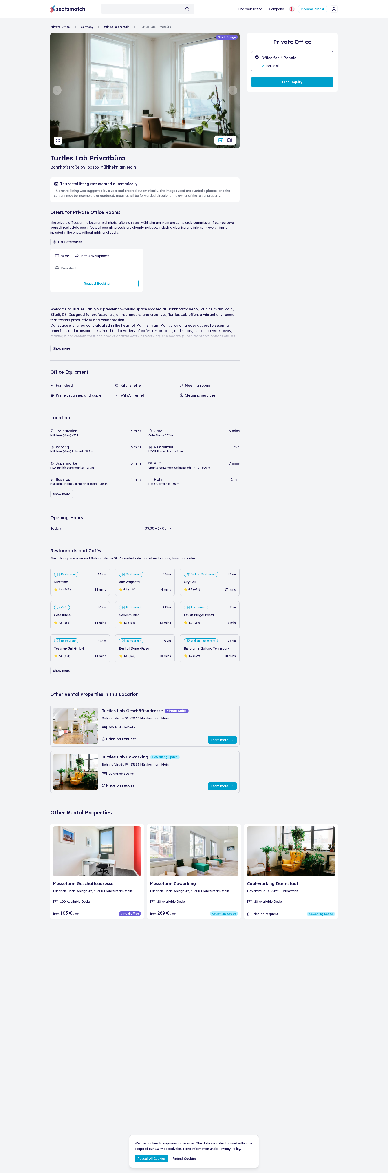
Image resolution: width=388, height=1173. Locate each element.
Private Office (60, 27)
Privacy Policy (229, 1149)
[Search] (187, 9)
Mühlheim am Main (116, 27)
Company (276, 9)
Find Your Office (250, 9)
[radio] (292, 61)
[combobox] (147, 9)
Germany (87, 27)
